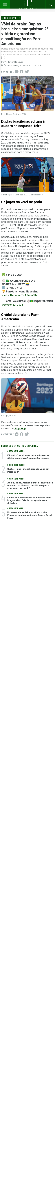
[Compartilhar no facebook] (21, 72)
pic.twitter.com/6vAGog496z (19, 295)
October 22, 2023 (12, 304)
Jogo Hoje (20, 428)
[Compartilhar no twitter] (27, 72)
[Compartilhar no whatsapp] (16, 72)
